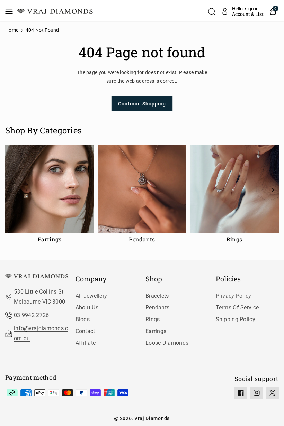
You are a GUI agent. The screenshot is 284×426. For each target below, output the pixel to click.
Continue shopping (142, 103)
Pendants (157, 307)
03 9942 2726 (31, 315)
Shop (153, 278)
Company (91, 278)
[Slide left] (11, 190)
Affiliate (86, 343)
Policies (228, 278)
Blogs (83, 319)
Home (11, 30)
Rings (152, 319)
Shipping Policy (236, 319)
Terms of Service (237, 307)
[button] (11, 11)
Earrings (155, 331)
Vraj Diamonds (152, 418)
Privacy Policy (233, 296)
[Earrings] (49, 196)
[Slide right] (273, 190)
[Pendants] (142, 196)
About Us (87, 307)
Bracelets (157, 296)
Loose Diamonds (166, 343)
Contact (85, 331)
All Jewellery (91, 296)
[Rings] (234, 196)
